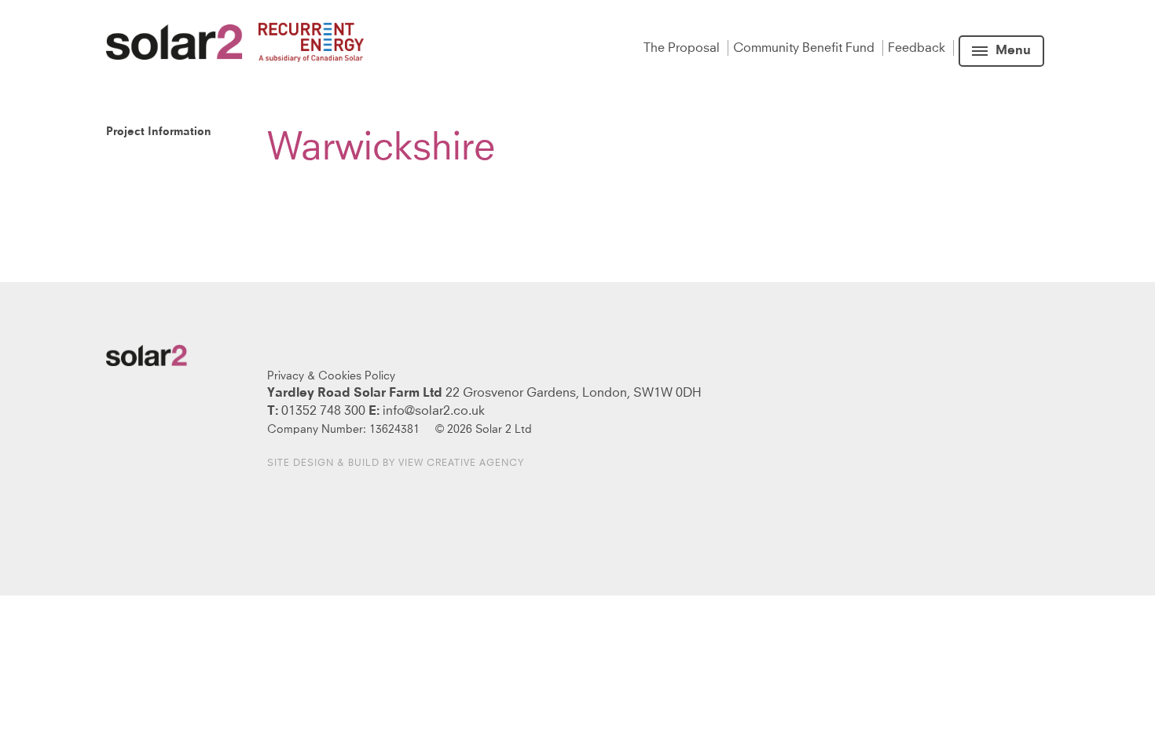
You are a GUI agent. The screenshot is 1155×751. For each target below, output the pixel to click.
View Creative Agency (461, 463)
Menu (1013, 51)
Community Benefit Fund (805, 48)
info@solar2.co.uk (434, 411)
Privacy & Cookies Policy (331, 376)
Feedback (918, 48)
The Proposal (683, 48)
